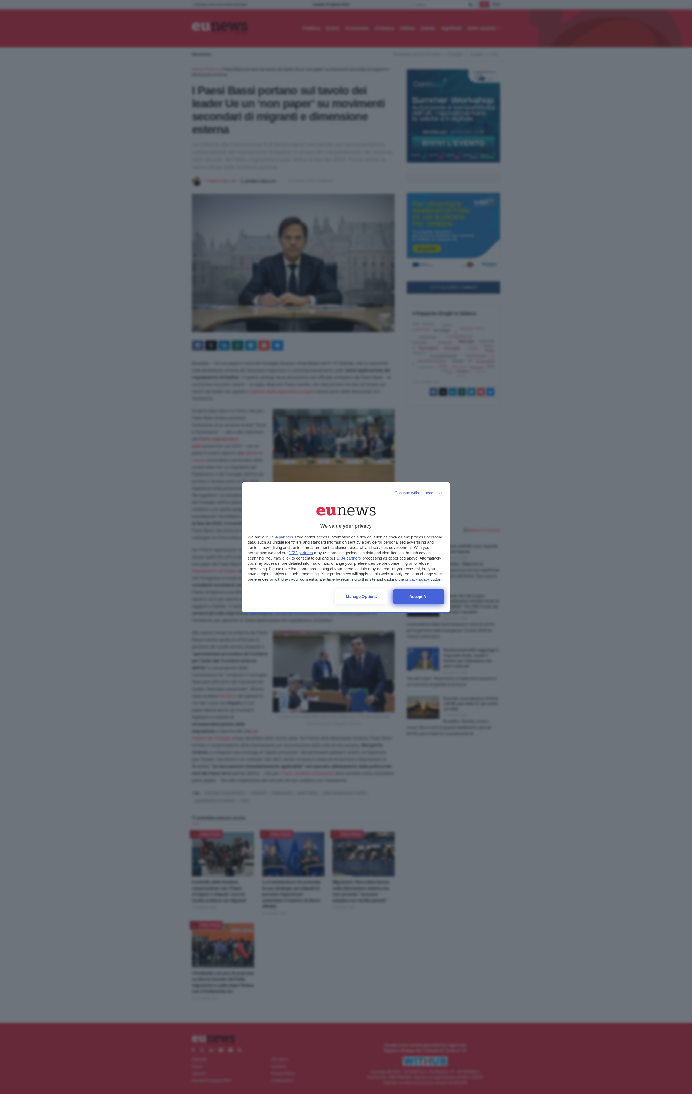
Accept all (418, 596)
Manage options (361, 596)
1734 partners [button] (281, 537)
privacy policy (417, 579)
